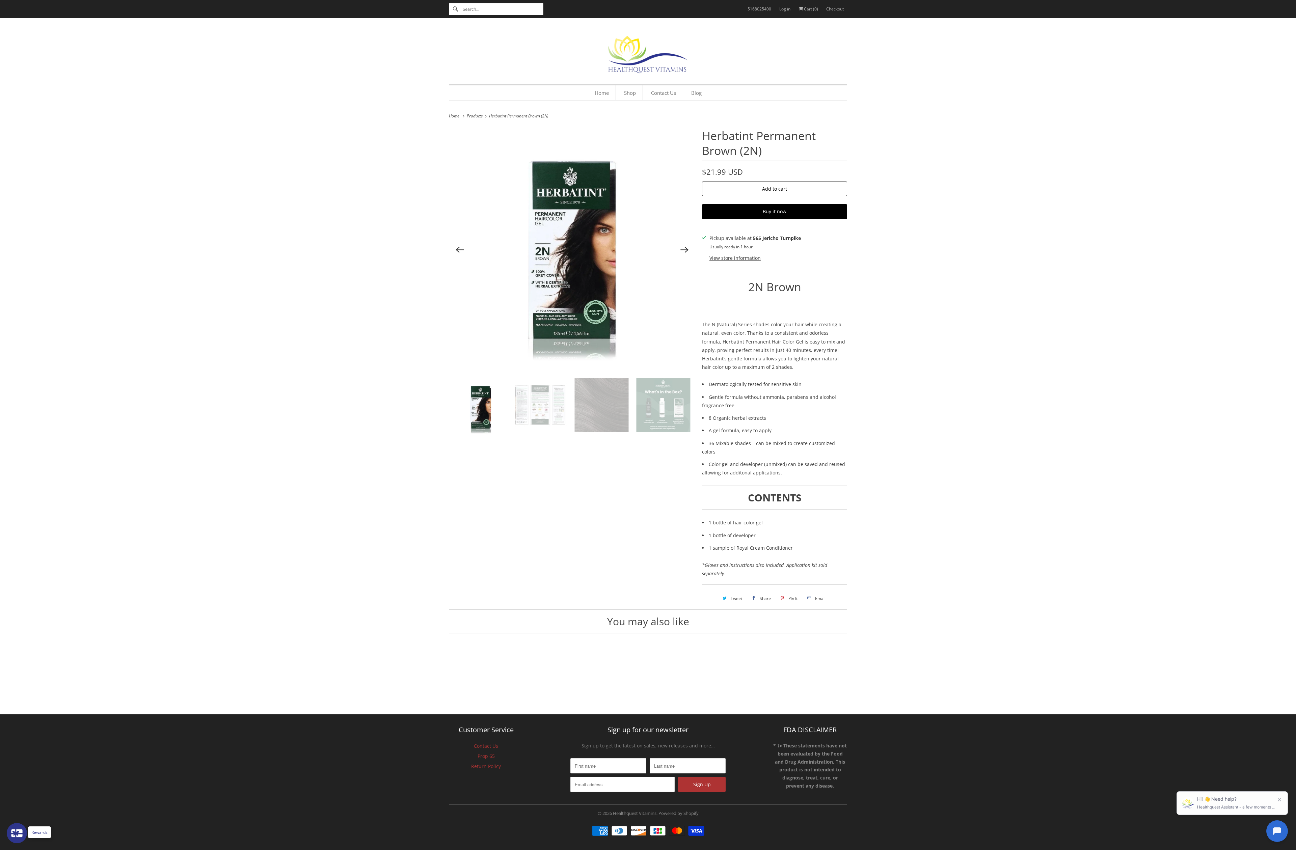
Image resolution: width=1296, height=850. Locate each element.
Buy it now (774, 211)
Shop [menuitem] (630, 92)
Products (475, 116)
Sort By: (779, 780)
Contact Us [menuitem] (663, 92)
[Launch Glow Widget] (17, 833)
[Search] (455, 9)
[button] (586, 705)
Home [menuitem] (602, 92)
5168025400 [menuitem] (759, 9)
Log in (784, 9)
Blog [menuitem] (696, 92)
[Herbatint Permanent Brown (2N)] (572, 249)
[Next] (684, 249)
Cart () (810, 9)
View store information (735, 258)
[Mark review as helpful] (826, 831)
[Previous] (459, 249)
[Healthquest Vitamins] (648, 53)
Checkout (835, 9)
